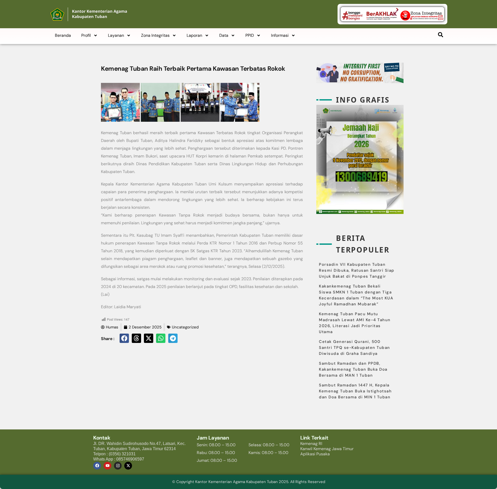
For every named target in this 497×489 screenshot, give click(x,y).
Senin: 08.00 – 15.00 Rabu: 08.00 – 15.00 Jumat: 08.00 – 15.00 (217, 452)
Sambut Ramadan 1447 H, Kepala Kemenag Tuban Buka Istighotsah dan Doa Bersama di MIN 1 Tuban (355, 391)
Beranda (63, 35)
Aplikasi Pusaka (315, 454)
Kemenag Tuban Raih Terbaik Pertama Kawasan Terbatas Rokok (193, 68)
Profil (86, 35)
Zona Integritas (155, 35)
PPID (249, 35)
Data (223, 35)
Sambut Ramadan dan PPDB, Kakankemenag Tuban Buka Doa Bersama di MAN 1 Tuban (353, 369)
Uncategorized (185, 327)
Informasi (280, 35)
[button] (124, 338)
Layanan (116, 35)
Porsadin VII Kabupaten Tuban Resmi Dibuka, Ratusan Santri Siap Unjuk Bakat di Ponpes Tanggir (356, 270)
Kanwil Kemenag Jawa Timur (327, 448)
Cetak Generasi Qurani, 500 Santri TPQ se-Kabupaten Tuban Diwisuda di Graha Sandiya (354, 347)
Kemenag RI (311, 443)
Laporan (194, 35)
